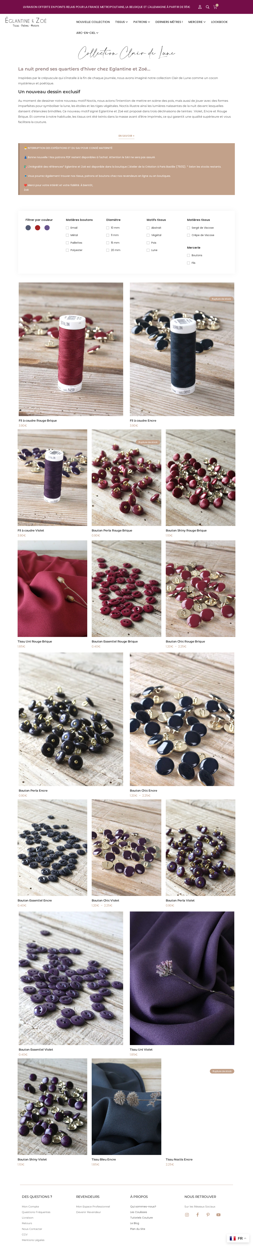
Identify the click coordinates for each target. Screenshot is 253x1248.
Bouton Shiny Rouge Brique (186, 530)
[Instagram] (187, 1215)
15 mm (115, 243)
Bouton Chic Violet (105, 900)
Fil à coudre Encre (143, 420)
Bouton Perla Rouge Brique (112, 530)
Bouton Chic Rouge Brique (185, 641)
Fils (193, 263)
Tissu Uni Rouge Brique (35, 641)
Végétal (156, 235)
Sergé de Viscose (203, 228)
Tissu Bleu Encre (104, 1159)
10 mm (115, 228)
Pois (153, 243)
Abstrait (156, 228)
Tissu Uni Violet (141, 1049)
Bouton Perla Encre (33, 790)
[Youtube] (218, 1215)
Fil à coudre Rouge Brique (38, 420)
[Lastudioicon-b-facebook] (197, 1215)
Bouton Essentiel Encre (35, 900)
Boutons (197, 255)
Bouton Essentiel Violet (36, 1049)
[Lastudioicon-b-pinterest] (208, 1215)
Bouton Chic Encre (143, 790)
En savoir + (126, 136)
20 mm (115, 250)
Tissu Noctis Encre (179, 1159)
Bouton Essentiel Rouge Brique (115, 641)
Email (74, 228)
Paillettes (76, 243)
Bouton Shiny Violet (32, 1159)
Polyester (76, 250)
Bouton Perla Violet (180, 900)
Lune (154, 250)
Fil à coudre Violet (31, 530)
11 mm (115, 235)
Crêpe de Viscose (203, 235)
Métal (74, 235)
